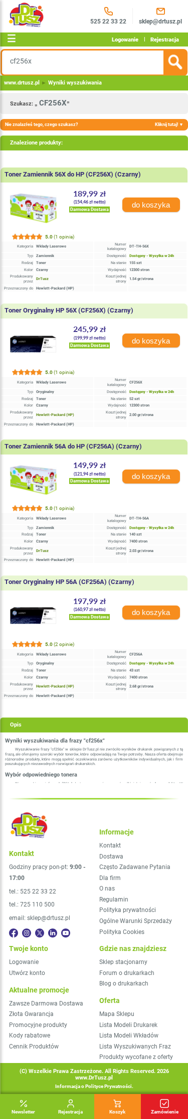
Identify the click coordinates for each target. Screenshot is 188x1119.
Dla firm (110, 878)
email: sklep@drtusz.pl (39, 918)
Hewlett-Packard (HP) (55, 414)
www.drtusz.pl (22, 83)
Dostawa (111, 856)
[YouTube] (65, 933)
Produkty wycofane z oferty (136, 1057)
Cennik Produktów (34, 1046)
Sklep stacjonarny (123, 962)
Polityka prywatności (127, 910)
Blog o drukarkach (123, 983)
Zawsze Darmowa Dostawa (46, 1003)
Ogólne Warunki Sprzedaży (135, 921)
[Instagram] (26, 933)
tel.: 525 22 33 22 (32, 891)
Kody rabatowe (29, 1035)
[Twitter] (39, 933)
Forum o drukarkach (126, 973)
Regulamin (113, 899)
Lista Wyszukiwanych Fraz (135, 1046)
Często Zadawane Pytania (134, 867)
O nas (107, 888)
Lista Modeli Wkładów (128, 1035)
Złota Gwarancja (31, 1014)
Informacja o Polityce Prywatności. (94, 1086)
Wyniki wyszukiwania (75, 83)
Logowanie (125, 39)
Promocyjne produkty (38, 1025)
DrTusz (42, 278)
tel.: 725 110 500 (32, 904)
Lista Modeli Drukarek (128, 1025)
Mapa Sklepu (116, 1014)
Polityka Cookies (121, 932)
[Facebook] (13, 933)
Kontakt (110, 845)
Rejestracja (164, 39)
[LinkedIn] (52, 933)
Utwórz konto (27, 973)
